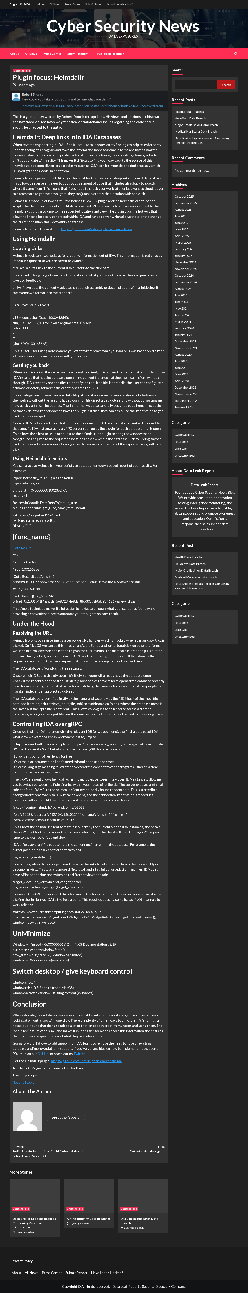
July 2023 (181, 361)
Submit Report (94, 4)
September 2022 (186, 400)
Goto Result (22, 548)
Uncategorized (22, 70)
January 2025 (183, 255)
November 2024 (186, 268)
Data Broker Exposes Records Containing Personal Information (34, 1223)
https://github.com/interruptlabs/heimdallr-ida (96, 229)
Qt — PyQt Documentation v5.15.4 (92, 944)
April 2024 (182, 315)
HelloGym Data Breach (190, 118)
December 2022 (185, 387)
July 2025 (181, 216)
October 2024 (184, 275)
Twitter (79, 1053)
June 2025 (181, 222)
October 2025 (184, 196)
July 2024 (181, 295)
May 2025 (181, 229)
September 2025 (186, 202)
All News (54, 4)
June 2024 (181, 301)
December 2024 (185, 262)
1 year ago (21, 1232)
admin (31, 1232)
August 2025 (183, 209)
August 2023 (183, 354)
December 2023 (185, 341)
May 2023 (181, 374)
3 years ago (26, 85)
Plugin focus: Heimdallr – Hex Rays (57, 1068)
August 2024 (183, 288)
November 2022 (186, 394)
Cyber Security (184, 434)
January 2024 (183, 334)
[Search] (235, 53)
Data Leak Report (125, 1286)
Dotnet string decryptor (147, 1149)
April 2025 (182, 235)
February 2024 (184, 328)
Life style (181, 448)
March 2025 (183, 242)
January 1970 (183, 407)
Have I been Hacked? (120, 4)
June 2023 (181, 367)
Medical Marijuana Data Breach (196, 131)
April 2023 (182, 380)
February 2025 (184, 249)
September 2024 (186, 282)
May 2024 (181, 308)
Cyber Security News (123, 25)
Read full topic (23, 1082)
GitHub (43, 1053)
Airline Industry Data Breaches (89, 1218)
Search (178, 69)
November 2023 (186, 347)
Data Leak (181, 441)
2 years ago (130, 1227)
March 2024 (183, 321)
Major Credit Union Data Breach (196, 125)
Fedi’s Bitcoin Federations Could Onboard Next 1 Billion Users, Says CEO (48, 1151)
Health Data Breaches (189, 111)
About (41, 4)
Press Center (73, 4)
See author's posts (65, 1117)
